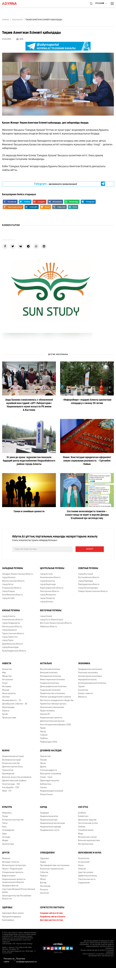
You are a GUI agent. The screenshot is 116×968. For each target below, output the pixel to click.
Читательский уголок (88, 823)
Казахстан (7, 669)
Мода (80, 834)
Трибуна (44, 739)
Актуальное (7, 680)
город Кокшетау (47, 581)
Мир (4, 673)
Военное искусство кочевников (16, 777)
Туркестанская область (13, 634)
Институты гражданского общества (56, 700)
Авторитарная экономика (90, 676)
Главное (44, 735)
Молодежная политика (50, 676)
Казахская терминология (51, 869)
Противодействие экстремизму (54, 865)
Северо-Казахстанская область (93, 591)
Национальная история (13, 756)
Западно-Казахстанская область (17, 574)
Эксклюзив (45, 886)
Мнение (5, 690)
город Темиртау (47, 598)
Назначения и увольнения (52, 707)
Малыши (6, 859)
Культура (7, 807)
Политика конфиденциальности (26, 960)
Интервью (6, 687)
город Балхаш (46, 602)
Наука (81, 865)
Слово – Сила (46, 777)
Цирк (4, 834)
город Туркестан (10, 637)
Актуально (46, 663)
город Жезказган (48, 595)
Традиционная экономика (90, 669)
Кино (4, 827)
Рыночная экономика (88, 673)
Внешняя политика (49, 673)
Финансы (82, 697)
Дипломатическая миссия (52, 721)
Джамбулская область (12, 644)
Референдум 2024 (48, 742)
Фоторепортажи (85, 844)
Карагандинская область (51, 588)
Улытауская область (49, 591)
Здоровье (44, 859)
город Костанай (85, 574)
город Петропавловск (88, 588)
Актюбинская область (12, 595)
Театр (4, 823)
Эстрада (6, 837)
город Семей (46, 616)
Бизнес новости (85, 694)
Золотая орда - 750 (11, 784)
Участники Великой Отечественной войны (18, 890)
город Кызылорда (10, 647)
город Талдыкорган (11, 623)
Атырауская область (11, 588)
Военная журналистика (89, 841)
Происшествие (9, 718)
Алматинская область (12, 620)
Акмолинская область (50, 577)
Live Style (83, 807)
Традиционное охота (49, 830)
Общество (7, 676)
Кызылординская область (14, 651)
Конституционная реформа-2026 (55, 725)
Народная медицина (11, 917)
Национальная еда (48, 820)
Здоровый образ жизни (13, 913)
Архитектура (8, 844)
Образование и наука (89, 853)
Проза (43, 763)
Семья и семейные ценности (29, 511)
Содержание (84, 883)
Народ (43, 732)
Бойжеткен (83, 816)
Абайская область (48, 627)
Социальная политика (50, 690)
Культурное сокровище (50, 774)
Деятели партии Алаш (12, 767)
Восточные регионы (50, 610)
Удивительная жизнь (87, 876)
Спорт (5, 683)
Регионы (44, 890)
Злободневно (47, 853)
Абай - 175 (6, 791)
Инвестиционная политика (52, 680)
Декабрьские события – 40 (14, 704)
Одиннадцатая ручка (49, 781)
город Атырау (8, 591)
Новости (6, 663)
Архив (5, 714)
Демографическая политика (53, 687)
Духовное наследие (51, 751)
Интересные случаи (87, 837)
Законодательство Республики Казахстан (16, 897)
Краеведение (8, 774)
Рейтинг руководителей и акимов (55, 697)
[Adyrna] (12, 3)
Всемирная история (11, 760)
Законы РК (45, 714)
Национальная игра (49, 816)
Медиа (5, 841)
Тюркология (7, 770)
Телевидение (8, 830)
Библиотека (45, 784)
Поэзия (43, 760)
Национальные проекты (51, 718)
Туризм (81, 687)
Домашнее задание (87, 820)
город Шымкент (9, 630)
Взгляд (43, 883)
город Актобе (8, 598)
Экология (44, 893)
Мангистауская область (13, 581)
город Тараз (7, 641)
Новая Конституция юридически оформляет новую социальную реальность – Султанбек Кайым (87, 461)
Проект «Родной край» (12, 869)
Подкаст (44, 876)
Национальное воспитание (52, 823)
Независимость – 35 (11, 700)
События (44, 872)
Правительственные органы (53, 704)
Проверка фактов (10, 886)
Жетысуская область (12, 627)
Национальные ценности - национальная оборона (14, 880)
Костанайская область (88, 577)
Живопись (7, 813)
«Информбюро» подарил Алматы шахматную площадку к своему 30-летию (87, 402)
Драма (43, 767)
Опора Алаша (46, 794)
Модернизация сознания (51, 791)
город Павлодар (85, 581)
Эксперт (6, 697)
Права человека (47, 711)
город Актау (7, 584)
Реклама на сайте (9, 960)
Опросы (5, 711)
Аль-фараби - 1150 (10, 788)
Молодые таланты (10, 862)
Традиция (44, 813)
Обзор (43, 879)
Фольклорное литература (14, 865)
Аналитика (83, 690)
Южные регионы (11, 610)
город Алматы (8, 616)
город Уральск (9, 577)
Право (43, 728)
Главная (5, 20)
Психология (83, 859)
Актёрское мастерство (13, 820)
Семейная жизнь (86, 830)
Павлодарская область (88, 584)
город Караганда (48, 584)
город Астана (46, 574)
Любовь (81, 827)
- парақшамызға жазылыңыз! (55, 183)
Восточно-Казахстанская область (56, 623)
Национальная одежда (50, 827)
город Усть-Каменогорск (51, 620)
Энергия (82, 869)
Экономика (84, 663)
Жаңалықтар (17, 20)
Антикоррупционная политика (92, 683)
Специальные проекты (12, 872)
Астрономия (84, 862)
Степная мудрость (48, 770)
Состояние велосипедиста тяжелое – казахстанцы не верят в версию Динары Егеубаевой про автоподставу (87, 515)
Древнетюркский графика (14, 781)
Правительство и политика (52, 694)
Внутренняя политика (50, 669)
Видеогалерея (8, 876)
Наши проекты (9, 694)
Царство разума (85, 872)
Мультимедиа (8, 707)
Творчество (45, 756)
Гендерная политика (49, 683)
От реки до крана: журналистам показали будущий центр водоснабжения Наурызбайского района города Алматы (29, 461)
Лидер (43, 862)
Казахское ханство (11, 763)
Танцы (5, 816)
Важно (5, 751)
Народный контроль (87, 680)
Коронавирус (8, 920)
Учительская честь (86, 879)
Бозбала (82, 813)
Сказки (43, 788)
